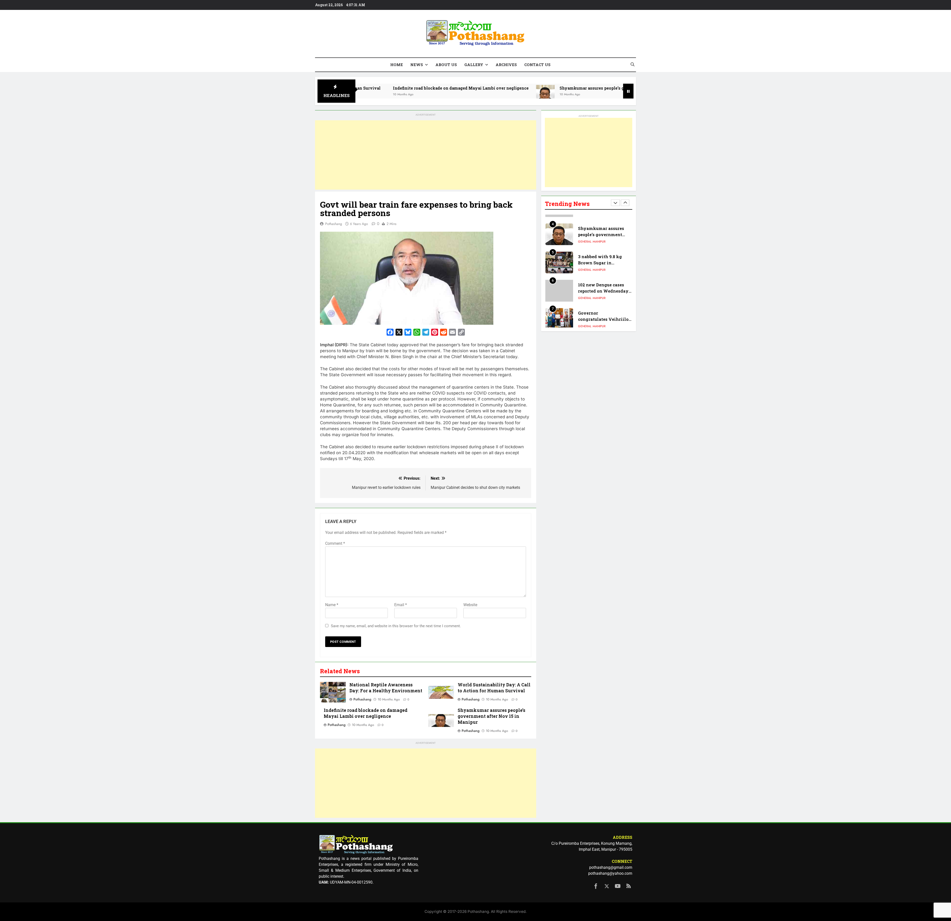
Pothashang (333, 223)
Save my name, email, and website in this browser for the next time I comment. (396, 626)
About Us (446, 64)
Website (470, 604)
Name (331, 604)
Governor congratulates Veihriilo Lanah (603, 313)
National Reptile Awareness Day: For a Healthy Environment (385, 688)
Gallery (473, 64)
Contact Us (537, 64)
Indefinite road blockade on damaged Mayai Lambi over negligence (394, 88)
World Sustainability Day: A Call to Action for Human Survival (494, 688)
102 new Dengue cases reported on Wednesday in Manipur (603, 285)
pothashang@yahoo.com (610, 873)
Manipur (599, 236)
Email (400, 604)
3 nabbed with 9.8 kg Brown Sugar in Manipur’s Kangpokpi (601, 257)
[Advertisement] (425, 155)
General (584, 236)
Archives (506, 64)
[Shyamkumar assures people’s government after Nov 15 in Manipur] (479, 94)
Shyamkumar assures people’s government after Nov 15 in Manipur (561, 88)
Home (396, 64)
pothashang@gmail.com (610, 867)
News (416, 64)
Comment (335, 543)
